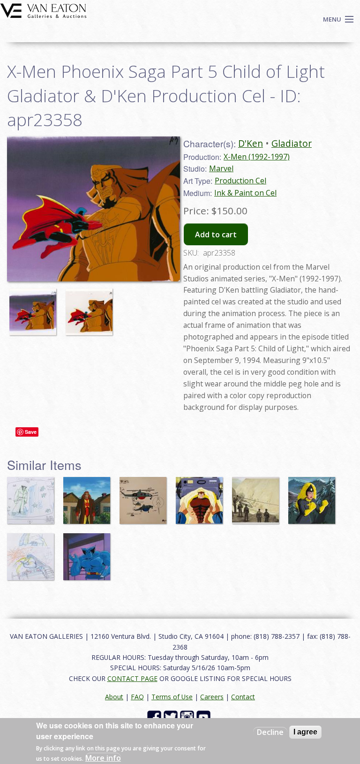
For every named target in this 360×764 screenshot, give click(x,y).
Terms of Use (172, 696)
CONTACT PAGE (132, 678)
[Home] (43, 10)
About (114, 696)
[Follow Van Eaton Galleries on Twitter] (172, 716)
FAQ (137, 696)
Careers (212, 696)
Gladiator (291, 143)
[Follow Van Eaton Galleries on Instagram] (188, 716)
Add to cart (216, 234)
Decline (270, 732)
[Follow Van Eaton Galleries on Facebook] (155, 716)
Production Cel (240, 180)
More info (103, 758)
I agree (305, 732)
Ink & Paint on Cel (245, 193)
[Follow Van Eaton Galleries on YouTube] (204, 716)
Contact (243, 696)
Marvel (221, 168)
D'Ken (250, 143)
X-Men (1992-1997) (257, 156)
